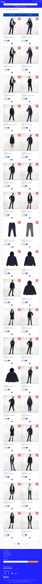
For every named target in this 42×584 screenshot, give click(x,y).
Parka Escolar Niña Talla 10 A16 (26, 415)
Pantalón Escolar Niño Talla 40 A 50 (27, 502)
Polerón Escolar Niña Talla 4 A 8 (27, 37)
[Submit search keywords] (37, 4)
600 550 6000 (7, 568)
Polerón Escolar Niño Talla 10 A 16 (27, 357)
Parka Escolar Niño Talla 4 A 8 (8, 182)
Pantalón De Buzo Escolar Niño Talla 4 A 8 (28, 95)
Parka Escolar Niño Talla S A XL (26, 386)
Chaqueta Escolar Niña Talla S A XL (9, 269)
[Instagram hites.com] (5, 573)
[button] (33, 1)
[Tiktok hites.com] (16, 573)
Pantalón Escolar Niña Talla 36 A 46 (9, 240)
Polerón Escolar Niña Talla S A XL (9, 95)
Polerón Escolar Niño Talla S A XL (27, 328)
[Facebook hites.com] (8, 573)
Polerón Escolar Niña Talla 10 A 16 (9, 37)
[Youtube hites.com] (12, 573)
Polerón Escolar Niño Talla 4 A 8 (27, 182)
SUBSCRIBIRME (33, 561)
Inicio (4, 9)
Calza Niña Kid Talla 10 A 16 (8, 153)
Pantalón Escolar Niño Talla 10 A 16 (27, 240)
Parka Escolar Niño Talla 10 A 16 (27, 153)
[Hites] (3, 2)
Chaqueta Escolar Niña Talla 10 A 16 (27, 269)
